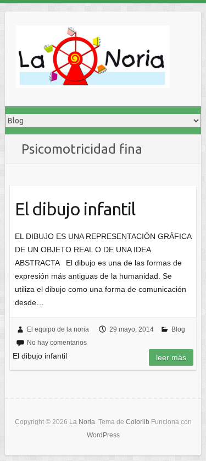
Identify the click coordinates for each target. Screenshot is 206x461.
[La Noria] (93, 59)
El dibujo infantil (75, 209)
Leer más (171, 357)
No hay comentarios (57, 342)
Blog (178, 329)
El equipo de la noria (58, 329)
